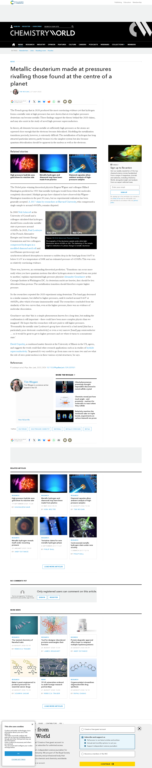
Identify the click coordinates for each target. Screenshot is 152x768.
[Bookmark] (70, 102)
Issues (41, 723)
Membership (137, 2)
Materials (57, 429)
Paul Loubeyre (35, 230)
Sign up (124, 192)
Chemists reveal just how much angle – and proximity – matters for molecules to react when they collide (85, 401)
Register (26, 26)
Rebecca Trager (22, 649)
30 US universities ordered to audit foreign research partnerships (52, 684)
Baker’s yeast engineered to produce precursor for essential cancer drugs (23, 684)
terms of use (117, 198)
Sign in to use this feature (86, 96)
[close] (96, 96)
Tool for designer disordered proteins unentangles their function (53, 642)
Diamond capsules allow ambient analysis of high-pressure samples (80, 177)
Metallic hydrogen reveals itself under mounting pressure (22, 542)
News (12, 62)
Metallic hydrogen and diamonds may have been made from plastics (51, 177)
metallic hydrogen (73, 429)
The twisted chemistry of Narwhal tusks (22, 641)
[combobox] (58, 26)
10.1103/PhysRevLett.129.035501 (61, 367)
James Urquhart (52, 651)
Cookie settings (18, 759)
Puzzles (50, 51)
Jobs (32, 51)
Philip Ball (49, 549)
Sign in (42, 597)
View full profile (24, 420)
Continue (105, 764)
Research (15, 495)
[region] (18, 743)
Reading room (41, 51)
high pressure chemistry (40, 429)
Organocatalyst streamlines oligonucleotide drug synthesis (82, 684)
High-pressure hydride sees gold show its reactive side (22, 176)
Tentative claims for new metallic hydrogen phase (51, 541)
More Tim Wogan (64, 375)
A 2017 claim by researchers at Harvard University (52, 201)
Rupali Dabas (80, 693)
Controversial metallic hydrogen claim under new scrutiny (82, 545)
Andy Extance (21, 552)
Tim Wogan (24, 92)
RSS (61, 723)
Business (74, 637)
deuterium (22, 429)
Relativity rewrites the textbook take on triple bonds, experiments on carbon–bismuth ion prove (86, 414)
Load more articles (53, 567)
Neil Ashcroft (24, 212)
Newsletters (23, 51)
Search (72, 26)
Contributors (51, 723)
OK (18, 753)
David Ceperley (17, 344)
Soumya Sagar (22, 693)
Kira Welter (50, 509)
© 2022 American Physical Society (66, 238)
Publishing (118, 2)
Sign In (17, 26)
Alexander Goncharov (74, 276)
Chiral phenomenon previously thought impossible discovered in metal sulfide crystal (85, 385)
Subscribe (37, 26)
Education (127, 2)
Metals (87, 429)
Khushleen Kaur (22, 507)
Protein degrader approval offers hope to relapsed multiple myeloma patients (82, 642)
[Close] (32, 724)
